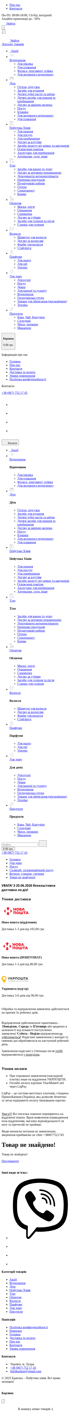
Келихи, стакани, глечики (26, 873)
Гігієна (22, 187)
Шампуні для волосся (31, 237)
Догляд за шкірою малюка (34, 104)
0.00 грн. (8, 848)
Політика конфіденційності (27, 379)
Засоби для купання (30, 90)
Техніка (22, 305)
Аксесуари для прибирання (35, 152)
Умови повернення (22, 375)
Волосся (15, 1301)
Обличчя (15, 1297)
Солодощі (24, 320)
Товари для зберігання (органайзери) (42, 301)
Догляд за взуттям (29, 142)
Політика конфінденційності (28, 1327)
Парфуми (15, 1304)
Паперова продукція (31, 179)
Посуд (21, 108)
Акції (14, 51)
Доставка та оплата (22, 372)
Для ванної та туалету (32, 290)
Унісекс (22, 267)
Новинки (15, 1330)
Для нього (24, 260)
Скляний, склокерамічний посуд (31, 870)
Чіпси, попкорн (27, 324)
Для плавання (26, 67)
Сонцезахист (26, 190)
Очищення (24, 210)
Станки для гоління (30, 224)
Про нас (14, 5)
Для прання (25, 131)
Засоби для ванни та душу (34, 169)
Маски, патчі (26, 206)
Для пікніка (25, 63)
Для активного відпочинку (35, 74)
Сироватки (24, 214)
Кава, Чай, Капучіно (31, 317)
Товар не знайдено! (22, 877)
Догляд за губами (29, 217)
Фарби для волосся (30, 244)
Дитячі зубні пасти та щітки (36, 94)
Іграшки (22, 112)
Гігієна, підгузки (28, 87)
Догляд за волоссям (30, 241)
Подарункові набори (31, 183)
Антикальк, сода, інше (32, 156)
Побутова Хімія (19, 1290)
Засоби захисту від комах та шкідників (43, 145)
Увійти (10, 23)
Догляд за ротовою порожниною (39, 172)
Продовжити (10, 1161)
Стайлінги (24, 248)
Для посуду (25, 135)
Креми (21, 194)
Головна (15, 361)
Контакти (15, 8)
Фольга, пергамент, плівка (35, 71)
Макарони (24, 328)
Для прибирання (28, 138)
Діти (12, 1286)
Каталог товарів (13, 44)
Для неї (22, 264)
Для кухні (24, 280)
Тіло (12, 1293)
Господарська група (30, 297)
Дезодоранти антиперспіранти (37, 176)
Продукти (16, 1311)
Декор (21, 287)
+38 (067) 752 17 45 (14, 392)
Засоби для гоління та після (35, 221)
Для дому (15, 863)
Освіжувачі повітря (30, 149)
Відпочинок (25, 294)
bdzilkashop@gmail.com (25, 1371)
